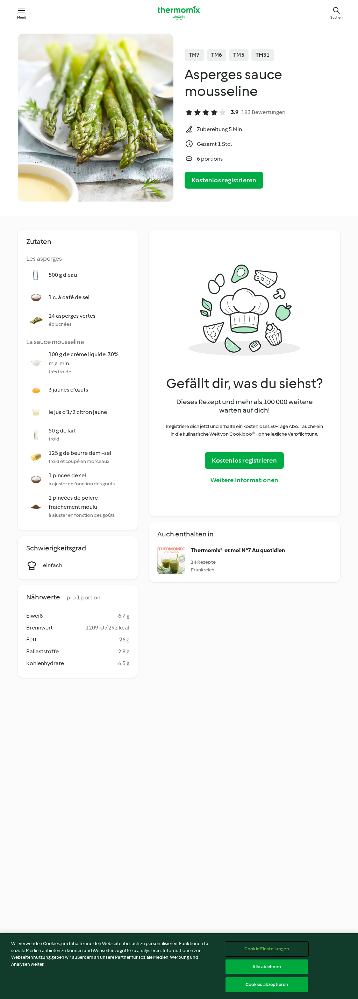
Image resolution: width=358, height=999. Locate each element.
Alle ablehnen (266, 966)
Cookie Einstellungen (266, 948)
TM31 (263, 54)
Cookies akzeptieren (266, 984)
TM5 (238, 54)
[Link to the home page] (179, 13)
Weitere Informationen (244, 480)
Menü (22, 17)
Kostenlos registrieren (224, 180)
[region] (179, 966)
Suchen (336, 17)
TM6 (216, 54)
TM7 (194, 54)
